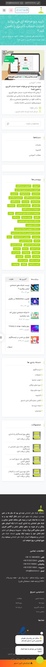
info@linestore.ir (12, 3)
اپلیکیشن (35, 202)
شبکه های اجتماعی (32, 245)
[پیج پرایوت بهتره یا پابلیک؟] (35, 329)
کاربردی (19, 256)
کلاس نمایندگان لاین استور (31, 400)
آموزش (36, 186)
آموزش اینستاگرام (23, 186)
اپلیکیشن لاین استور (22, 663)
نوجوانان (26, 252)
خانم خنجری (19, 112)
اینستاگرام (15, 202)
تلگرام (37, 217)
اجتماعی (36, 194)
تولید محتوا (26, 217)
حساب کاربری (39, 607)
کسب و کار (23, 260)
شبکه (37, 241)
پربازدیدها (34, 279)
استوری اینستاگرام (32, 198)
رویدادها (19, 603)
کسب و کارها (34, 264)
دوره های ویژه (36, 390)
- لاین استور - (12, 654)
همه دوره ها (36, 406)
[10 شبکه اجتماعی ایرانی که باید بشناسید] (35, 315)
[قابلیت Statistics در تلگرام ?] (35, 301)
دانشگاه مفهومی (33, 225)
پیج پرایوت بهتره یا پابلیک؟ (19, 326)
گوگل (24, 264)
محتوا (25, 249)
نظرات (11, 279)
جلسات (38, 145)
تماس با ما (40, 612)
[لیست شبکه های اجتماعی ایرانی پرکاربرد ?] (35, 288)
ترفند (11, 213)
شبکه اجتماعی (25, 241)
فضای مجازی (16, 245)
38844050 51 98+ (32, 557)
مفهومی (36, 252)
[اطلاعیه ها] (11, 10)
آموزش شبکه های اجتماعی (20, 537)
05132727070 (30, 3)
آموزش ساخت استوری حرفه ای (27, 190)
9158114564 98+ (30, 567)
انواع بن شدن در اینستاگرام (19, 337)
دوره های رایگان (35, 385)
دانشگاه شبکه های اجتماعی (29, 221)
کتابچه (38, 150)
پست (28, 256)
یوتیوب (15, 264)
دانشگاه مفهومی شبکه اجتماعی (27, 229)
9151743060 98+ (30, 564)
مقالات (19, 598)
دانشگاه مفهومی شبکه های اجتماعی (25, 233)
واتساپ (36, 256)
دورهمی (36, 237)
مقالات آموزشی (35, 83)
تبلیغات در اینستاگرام (31, 209)
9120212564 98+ (30, 560)
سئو (9, 237)
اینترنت (25, 202)
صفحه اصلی (39, 598)
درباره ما (19, 607)
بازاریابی (36, 205)
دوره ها (41, 603)
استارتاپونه (25, 194)
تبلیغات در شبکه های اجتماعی (27, 213)
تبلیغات (11, 205)
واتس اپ (16, 252)
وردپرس (38, 411)
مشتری (17, 249)
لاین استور (35, 249)
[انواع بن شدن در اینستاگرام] (35, 340)
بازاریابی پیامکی (23, 205)
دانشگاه (16, 217)
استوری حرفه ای (16, 198)
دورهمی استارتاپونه (22, 237)
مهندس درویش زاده (37, 516)
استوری (14, 194)
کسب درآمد (34, 260)
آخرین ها (23, 279)
